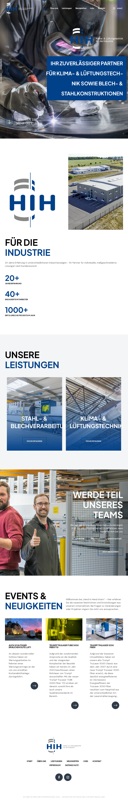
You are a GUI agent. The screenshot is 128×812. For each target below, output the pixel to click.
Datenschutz (72, 765)
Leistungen (56, 761)
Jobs (85, 761)
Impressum (55, 765)
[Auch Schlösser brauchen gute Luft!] (23, 629)
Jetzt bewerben (110, 552)
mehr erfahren (34, 441)
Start (29, 761)
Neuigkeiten (73, 761)
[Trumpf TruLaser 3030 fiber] (104, 629)
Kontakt (97, 761)
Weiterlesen (34, 685)
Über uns (41, 761)
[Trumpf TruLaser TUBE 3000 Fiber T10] (64, 629)
